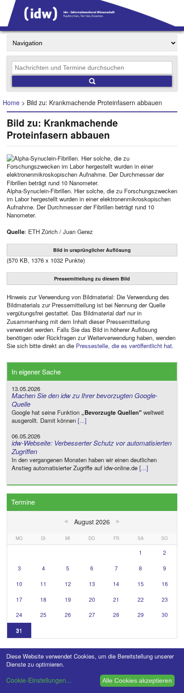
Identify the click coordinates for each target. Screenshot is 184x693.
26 (68, 614)
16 (165, 583)
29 (141, 614)
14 (116, 583)
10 (19, 583)
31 (19, 630)
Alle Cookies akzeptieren (137, 680)
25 (43, 614)
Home (11, 102)
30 (165, 614)
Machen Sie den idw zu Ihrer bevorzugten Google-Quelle (85, 399)
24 (19, 614)
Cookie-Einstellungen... (38, 680)
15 (141, 583)
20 (92, 599)
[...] (82, 420)
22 (141, 599)
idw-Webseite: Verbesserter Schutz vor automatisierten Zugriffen (91, 447)
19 (68, 599)
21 (116, 599)
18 (43, 599)
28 (116, 614)
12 (68, 583)
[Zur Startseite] (92, 23)
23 (165, 599)
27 (92, 614)
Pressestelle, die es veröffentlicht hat (124, 345)
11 (43, 583)
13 (92, 583)
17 (19, 599)
